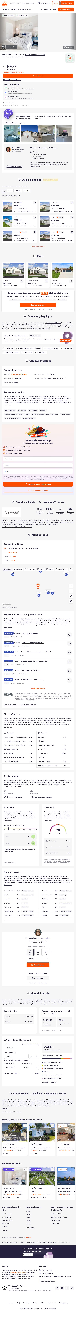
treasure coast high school (32, 679)
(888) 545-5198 (42, 983)
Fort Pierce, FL (6, 1217)
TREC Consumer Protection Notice (43, 1290)
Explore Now (27, 1255)
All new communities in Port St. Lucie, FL (19, 9)
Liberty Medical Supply (11, 761)
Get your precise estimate (13, 72)
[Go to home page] (4, 3)
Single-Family (55, 1220)
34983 (28, 1217)
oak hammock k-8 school (31, 670)
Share (45, 9)
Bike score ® (34, 793)
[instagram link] (57, 1288)
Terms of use (52, 1303)
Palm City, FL (6, 1223)
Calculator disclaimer (49, 1082)
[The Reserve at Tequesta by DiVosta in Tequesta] (42, 1133)
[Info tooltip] (14, 102)
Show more (8, 405)
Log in (56, 3)
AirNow (13, 862)
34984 (28, 1214)
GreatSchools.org (30, 699)
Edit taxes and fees (10, 1073)
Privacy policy (63, 1303)
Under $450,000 (56, 1214)
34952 (28, 1224)
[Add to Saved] (34, 202)
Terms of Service (48, 476)
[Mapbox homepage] (6, 604)
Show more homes (38, 247)
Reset (37, 1073)
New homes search (12, 1242)
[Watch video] (3, 46)
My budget (44, 3)
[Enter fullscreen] (71, 596)
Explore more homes (48, 1281)
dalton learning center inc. (33, 643)
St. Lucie (13, 556)
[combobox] (22, 3)
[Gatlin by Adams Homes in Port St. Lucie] (42, 1177)
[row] (4, 190)
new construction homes (18, 1272)
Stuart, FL (5, 1226)
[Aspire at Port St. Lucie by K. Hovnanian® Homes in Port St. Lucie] (14, 1177)
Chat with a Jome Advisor (12, 80)
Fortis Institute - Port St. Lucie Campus (15, 745)
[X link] (72, 1288)
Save (54, 9)
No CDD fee (55, 1223)
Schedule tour (67, 9)
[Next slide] (73, 31)
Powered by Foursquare (9, 607)
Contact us (26, 1303)
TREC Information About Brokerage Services (20, 1290)
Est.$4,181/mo (8, 69)
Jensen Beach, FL (7, 1220)
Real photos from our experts (14, 123)
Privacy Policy (37, 476)
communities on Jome (60, 513)
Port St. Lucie (12, 552)
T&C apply (49, 309)
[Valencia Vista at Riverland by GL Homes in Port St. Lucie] (14, 1133)
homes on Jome (70, 513)
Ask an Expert (39, 978)
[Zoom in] (71, 586)
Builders (35, 1303)
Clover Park (41, 737)
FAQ (18, 1303)
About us (11, 1303)
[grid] (4, 190)
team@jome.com (47, 1273)
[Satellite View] (71, 601)
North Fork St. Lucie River (46, 745)
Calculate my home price (31, 1044)
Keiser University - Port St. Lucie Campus (15, 737)
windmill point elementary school (34, 661)
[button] (38, 1251)
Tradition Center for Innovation (14, 757)
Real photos (11, 47)
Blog (42, 1303)
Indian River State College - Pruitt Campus (15, 741)
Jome (3, 1242)
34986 (28, 1221)
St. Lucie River (42, 753)
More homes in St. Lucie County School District (20, 705)
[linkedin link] (62, 1288)
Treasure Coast (30, 1242)
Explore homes (67, 3)
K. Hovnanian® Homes (35, 55)
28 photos (69, 47)
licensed (14, 1286)
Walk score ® (8, 793)
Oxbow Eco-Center (19, 336)
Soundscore (48, 859)
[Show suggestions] (6, 471)
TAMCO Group (8, 753)
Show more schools (38, 688)
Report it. (28, 1237)
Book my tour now (38, 305)
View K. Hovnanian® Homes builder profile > (17, 527)
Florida (22, 1242)
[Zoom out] (71, 591)
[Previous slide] (3, 31)
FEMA (12, 920)
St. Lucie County (41, 1242)
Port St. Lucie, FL (7, 1214)
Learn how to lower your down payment (16, 1060)
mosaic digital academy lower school (36, 652)
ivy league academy (30, 633)
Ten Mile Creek (42, 749)
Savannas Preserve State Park (48, 765)
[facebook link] (67, 1288)
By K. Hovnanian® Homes (59, 1217)
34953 (13, 560)
